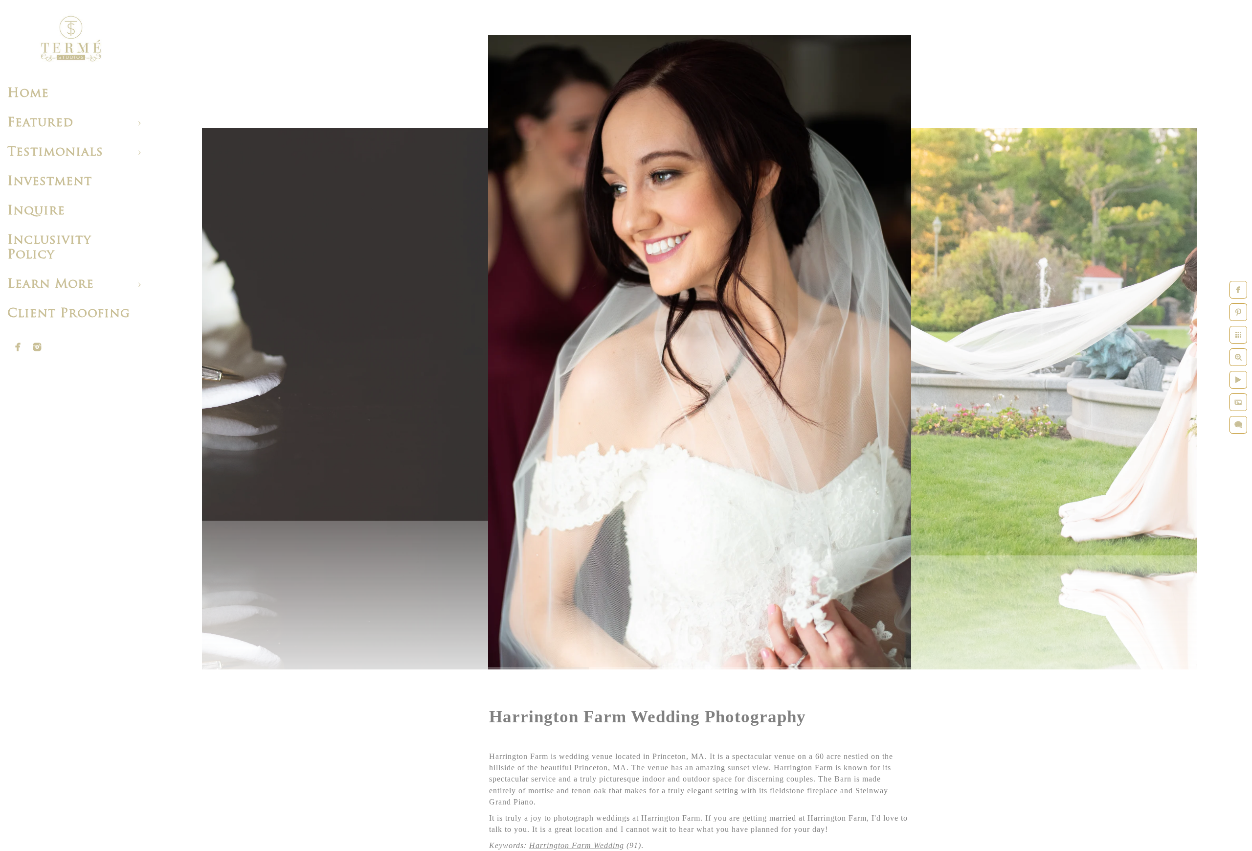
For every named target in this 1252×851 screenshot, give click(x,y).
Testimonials (55, 152)
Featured (40, 123)
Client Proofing (68, 314)
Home (28, 94)
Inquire (36, 211)
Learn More (50, 284)
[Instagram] (37, 347)
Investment (49, 182)
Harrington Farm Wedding (576, 845)
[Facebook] (18, 347)
